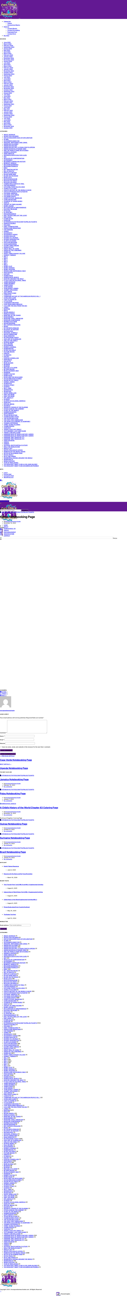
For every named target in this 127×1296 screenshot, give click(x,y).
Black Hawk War (10, 174)
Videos (9, 23)
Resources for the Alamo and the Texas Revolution (18, 874)
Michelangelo (9, 312)
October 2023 (8, 72)
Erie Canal (8, 217)
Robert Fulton (9, 374)
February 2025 (8, 55)
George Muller (9, 236)
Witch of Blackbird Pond (13, 453)
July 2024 (7, 63)
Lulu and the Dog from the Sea (15, 306)
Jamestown (8, 285)
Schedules (8, 383)
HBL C (6, 260)
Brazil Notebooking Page (13, 852)
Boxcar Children (10, 182)
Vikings (6, 443)
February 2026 (8, 45)
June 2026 (7, 42)
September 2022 (9, 91)
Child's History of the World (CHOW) (17, 190)
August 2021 (8, 105)
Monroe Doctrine (10, 321)
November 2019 (9, 126)
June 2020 (7, 120)
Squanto (7, 405)
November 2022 (9, 88)
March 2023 (7, 82)
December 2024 (9, 58)
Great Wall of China (11, 248)
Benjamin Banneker (11, 164)
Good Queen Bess (10, 244)
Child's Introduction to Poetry (16, 191)
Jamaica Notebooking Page (14, 779)
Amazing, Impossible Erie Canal (15, 142)
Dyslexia (7, 210)
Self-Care (7, 388)
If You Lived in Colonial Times (15, 280)
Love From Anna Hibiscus (13, 304)
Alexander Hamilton (11, 141)
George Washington (11, 239)
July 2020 (7, 118)
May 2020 (7, 121)
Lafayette (7, 294)
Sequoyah (7, 391)
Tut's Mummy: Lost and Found (15, 431)
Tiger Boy (7, 428)
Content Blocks (12, 28)
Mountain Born (9, 323)
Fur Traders (8, 229)
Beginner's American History (15, 161)
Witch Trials (8, 455)
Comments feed (9, 476)
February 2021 (8, 110)
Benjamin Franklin (11, 166)
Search (25, 510)
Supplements (9, 413)
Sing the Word (9, 394)
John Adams (8, 287)
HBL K (6, 264)
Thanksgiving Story (11, 416)
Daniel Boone (9, 206)
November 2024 (9, 60)
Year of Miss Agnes (11, 462)
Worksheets (8, 459)
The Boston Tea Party (10, 914)
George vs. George (11, 237)
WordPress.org (8, 477)
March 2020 (7, 124)
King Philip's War (10, 293)
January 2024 (8, 69)
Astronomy (8, 160)
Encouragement (10, 214)
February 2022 (8, 101)
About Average (9, 134)
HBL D (6, 261)
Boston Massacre (10, 179)
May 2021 (7, 109)
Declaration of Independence (15, 207)
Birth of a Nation (10, 172)
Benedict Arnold (10, 163)
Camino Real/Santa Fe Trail (14, 184)
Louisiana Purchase (11, 302)
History (7, 274)
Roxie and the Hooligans (13, 377)
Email (2, 740)
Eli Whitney (8, 212)
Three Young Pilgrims (12, 424)
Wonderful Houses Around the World (18, 458)
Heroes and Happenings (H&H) (15, 271)
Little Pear (8, 301)
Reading (7, 366)
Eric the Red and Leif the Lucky (15, 215)
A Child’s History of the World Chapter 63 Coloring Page (29, 807)
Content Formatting (13, 30)
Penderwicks (9, 348)
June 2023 (7, 79)
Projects (7, 361)
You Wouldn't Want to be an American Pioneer (21, 466)
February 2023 (8, 83)
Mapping (7, 309)
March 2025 (7, 53)
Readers (7, 364)
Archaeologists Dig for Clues (15, 155)
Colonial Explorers (11, 195)
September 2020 (9, 115)
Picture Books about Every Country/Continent (17, 907)
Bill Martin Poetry (11, 169)
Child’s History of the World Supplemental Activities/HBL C (20, 899)
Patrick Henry (9, 342)
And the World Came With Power (16, 150)
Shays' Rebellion (10, 393)
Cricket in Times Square (13, 204)
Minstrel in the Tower (12, 315)
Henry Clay (8, 266)
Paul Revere (8, 344)
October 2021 (8, 102)
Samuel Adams (9, 382)
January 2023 (8, 85)
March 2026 (7, 44)
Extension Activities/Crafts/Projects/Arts (20, 222)
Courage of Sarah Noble (13, 201)
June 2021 (7, 107)
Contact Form (11, 34)
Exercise (7, 220)
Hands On (7, 252)
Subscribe (4, 501)
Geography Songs (10, 234)
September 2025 (9, 47)
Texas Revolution (10, 415)
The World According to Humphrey (17, 421)
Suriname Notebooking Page (15, 838)
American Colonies (11, 144)
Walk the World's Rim (12, 447)
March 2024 (7, 66)
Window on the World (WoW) (14, 451)
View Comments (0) (8, 754)
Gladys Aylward (10, 241)
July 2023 (7, 77)
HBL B (6, 258)
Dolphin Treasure (10, 209)
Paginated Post (12, 32)
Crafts (6, 203)
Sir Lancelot (8, 397)
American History (10, 145)
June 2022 (7, 96)
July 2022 (7, 94)
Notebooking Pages (11, 337)
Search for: (3, 508)
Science (7, 386)
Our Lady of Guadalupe (12, 339)
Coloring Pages (10, 196)
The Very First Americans (13, 420)
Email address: (4, 925)
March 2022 (7, 99)
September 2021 (9, 104)
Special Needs (9, 404)
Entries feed (7, 474)
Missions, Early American (13, 318)
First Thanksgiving (11, 226)
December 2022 (9, 86)
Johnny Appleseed (11, 290)
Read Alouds (8, 363)
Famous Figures (10, 223)
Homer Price (8, 275)
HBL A (6, 256)
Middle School (9, 313)
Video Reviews (9, 440)
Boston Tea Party (10, 180)
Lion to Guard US (10, 299)
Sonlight (7, 402)
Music (6, 326)
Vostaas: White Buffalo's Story (16, 445)
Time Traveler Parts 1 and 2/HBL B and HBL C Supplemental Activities (23, 884)
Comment (3, 733)
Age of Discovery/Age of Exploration (18, 138)
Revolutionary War (11, 371)
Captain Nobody (10, 185)
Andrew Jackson (10, 152)
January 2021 (8, 112)
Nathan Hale (8, 331)
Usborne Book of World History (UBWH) (19, 434)
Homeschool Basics (13, 25)
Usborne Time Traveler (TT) (14, 437)
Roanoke (7, 372)
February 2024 (8, 67)
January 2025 (8, 56)
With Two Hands (10, 456)
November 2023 (9, 71)
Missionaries (8, 317)
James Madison (9, 282)
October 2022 (8, 90)
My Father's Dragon (11, 328)
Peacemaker (8, 345)
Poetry (6, 356)
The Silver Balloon (11, 418)
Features (6, 27)
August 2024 (8, 61)
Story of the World (11, 410)
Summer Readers (10, 412)
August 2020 (8, 117)
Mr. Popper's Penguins (12, 325)
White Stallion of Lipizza (13, 450)
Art (5, 157)
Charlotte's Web (10, 188)
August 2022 (8, 93)
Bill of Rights (9, 171)
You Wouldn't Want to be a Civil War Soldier (20, 464)
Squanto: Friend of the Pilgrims (16, 407)
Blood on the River (11, 176)
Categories (7, 21)
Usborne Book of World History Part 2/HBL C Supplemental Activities (23, 892)
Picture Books (9, 352)
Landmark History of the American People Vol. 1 (22, 296)
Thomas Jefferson (11, 423)
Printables (8, 359)
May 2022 (7, 98)
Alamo (6, 139)
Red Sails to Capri (10, 367)
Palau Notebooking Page (13, 793)
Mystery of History (11, 329)
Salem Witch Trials (11, 380)
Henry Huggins (9, 269)
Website (2, 743)
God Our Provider (10, 242)
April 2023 (7, 80)
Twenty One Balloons (12, 432)
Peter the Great (10, 350)
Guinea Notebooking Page (13, 824)
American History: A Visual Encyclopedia (19, 147)
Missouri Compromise (12, 320)
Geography (8, 233)
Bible (6, 168)
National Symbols (11, 332)
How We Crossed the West (14, 279)
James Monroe (9, 283)
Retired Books (9, 369)
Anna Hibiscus (9, 153)
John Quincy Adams (11, 288)
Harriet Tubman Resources (11, 866)
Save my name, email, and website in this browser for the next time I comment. (26, 747)
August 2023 (8, 75)
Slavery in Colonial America (14, 401)
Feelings (7, 225)
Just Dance (8, 291)
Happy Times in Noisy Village (14, 253)
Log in (6, 472)
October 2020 (8, 113)
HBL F (5, 263)
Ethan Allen (8, 218)
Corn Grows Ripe (10, 199)
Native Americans (10, 334)
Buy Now (6, 35)
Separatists (8, 390)
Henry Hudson (9, 268)
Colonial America (10, 193)
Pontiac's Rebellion (11, 358)
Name (2, 736)
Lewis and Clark (10, 298)
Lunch (6, 307)
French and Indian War (12, 228)
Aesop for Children (11, 136)
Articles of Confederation (14, 158)
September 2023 (9, 74)
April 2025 (7, 52)
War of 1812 (8, 448)
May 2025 (7, 50)
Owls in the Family (11, 340)
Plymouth (7, 355)
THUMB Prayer (9, 426)
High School (8, 272)
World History (9, 461)
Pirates (6, 353)
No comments (8, 786)
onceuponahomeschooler (13, 521)
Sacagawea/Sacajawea (13, 378)
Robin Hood (8, 375)
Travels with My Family (12, 429)
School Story (9, 385)
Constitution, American (13, 198)
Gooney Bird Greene (11, 245)
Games (6, 231)
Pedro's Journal (10, 347)
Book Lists (8, 177)
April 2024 (7, 64)
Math (6, 310)
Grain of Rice (9, 247)
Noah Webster (9, 336)
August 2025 (8, 48)
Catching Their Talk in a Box (14, 187)
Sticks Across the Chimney (14, 409)
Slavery (7, 399)
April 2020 (7, 123)
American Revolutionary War (15, 149)
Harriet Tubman (10, 255)
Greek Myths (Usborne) (12, 250)
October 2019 (8, 128)
